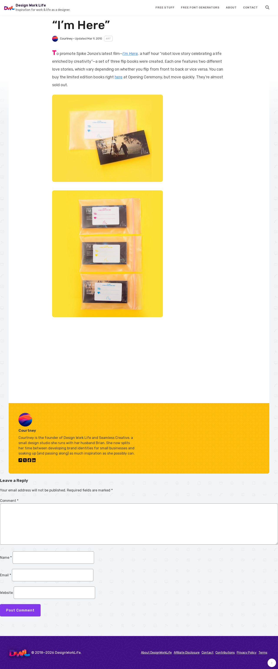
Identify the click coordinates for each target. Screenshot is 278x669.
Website (6, 593)
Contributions (225, 652)
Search (267, 7)
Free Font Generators (200, 7)
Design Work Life (31, 5)
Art (108, 38)
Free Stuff (165, 7)
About (231, 7)
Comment (9, 501)
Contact (250, 7)
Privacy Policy (246, 652)
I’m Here (130, 53)
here (118, 77)
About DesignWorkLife (156, 652)
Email (5, 575)
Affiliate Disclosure (187, 652)
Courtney (66, 38)
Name (6, 557)
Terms (262, 652)
